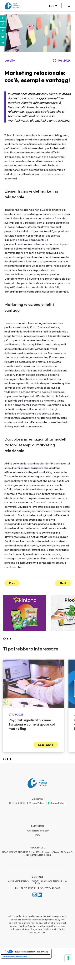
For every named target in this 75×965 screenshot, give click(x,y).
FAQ (37, 835)
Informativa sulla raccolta (15, 956)
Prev (12, 583)
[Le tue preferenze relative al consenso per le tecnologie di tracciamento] (68, 958)
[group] (24, 613)
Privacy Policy (36, 803)
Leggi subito (45, 744)
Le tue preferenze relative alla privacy (30, 952)
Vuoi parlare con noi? (37, 830)
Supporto (37, 826)
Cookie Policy (57, 803)
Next (63, 583)
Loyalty (9, 60)
